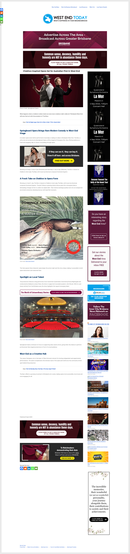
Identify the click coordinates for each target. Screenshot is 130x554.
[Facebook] (21, 468)
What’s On (92, 7)
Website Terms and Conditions (33, 547)
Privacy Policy (22, 547)
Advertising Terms (44, 547)
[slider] (100, 204)
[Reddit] (25, 468)
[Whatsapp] (32, 468)
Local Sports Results (102, 7)
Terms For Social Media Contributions (57, 547)
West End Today (23, 545)
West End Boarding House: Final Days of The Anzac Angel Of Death (40, 369)
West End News (55, 7)
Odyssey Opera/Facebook (30, 261)
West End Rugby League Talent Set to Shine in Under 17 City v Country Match (43, 122)
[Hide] (0, 24)
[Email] (36, 468)
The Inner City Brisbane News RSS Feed (98, 324)
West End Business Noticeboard (69, 7)
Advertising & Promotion (71, 547)
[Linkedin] (29, 468)
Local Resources (83, 7)
